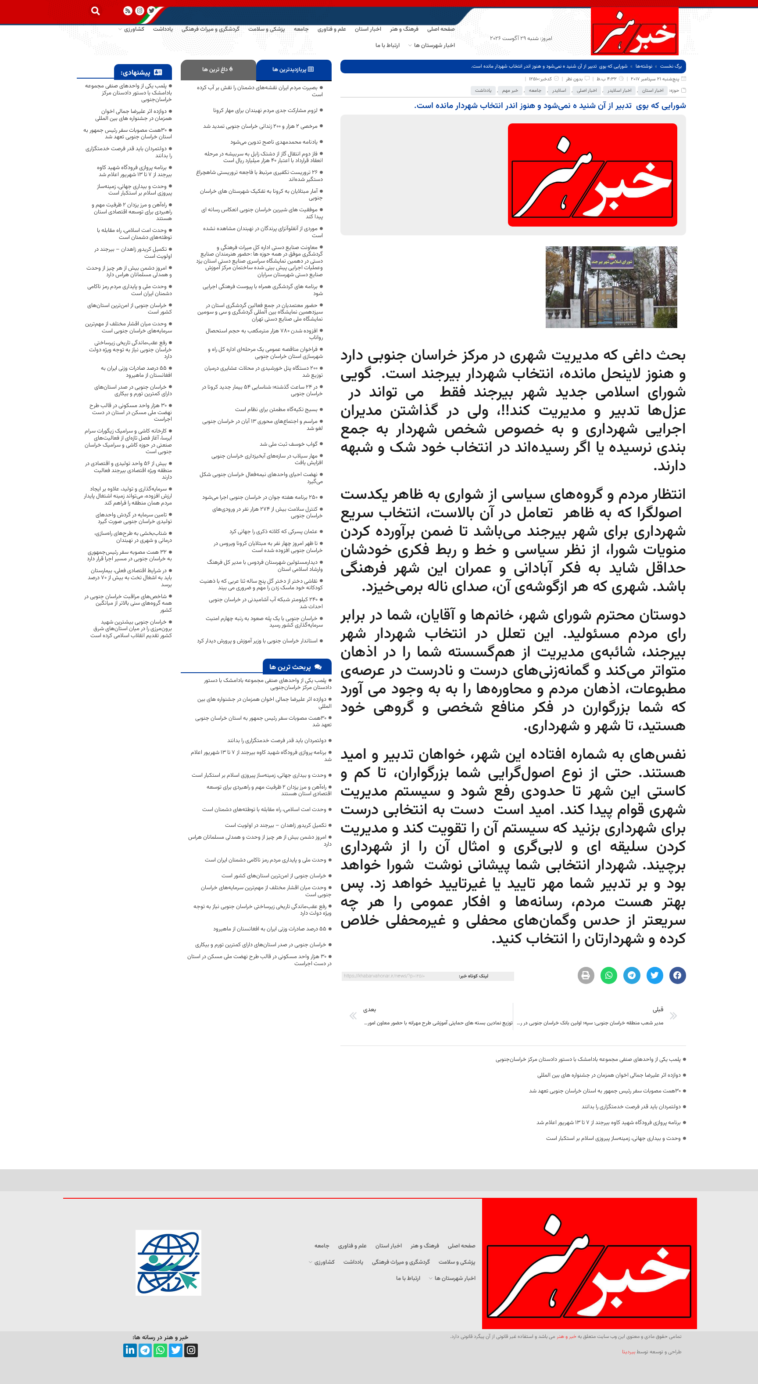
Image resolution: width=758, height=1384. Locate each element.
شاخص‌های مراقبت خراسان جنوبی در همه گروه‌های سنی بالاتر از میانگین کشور (128, 603)
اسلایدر (559, 90)
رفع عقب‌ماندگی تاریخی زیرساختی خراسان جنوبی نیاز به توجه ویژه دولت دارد (262, 910)
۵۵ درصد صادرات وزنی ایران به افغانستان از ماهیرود (269, 929)
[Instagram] (139, 10)
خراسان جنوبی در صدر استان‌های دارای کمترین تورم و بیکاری (260, 945)
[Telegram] (145, 1350)
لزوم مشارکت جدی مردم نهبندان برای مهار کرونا (265, 110)
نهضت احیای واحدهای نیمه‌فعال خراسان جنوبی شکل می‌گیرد (261, 478)
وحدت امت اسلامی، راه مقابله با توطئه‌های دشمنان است (264, 809)
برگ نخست (671, 66)
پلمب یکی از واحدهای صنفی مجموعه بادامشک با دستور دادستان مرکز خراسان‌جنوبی (588, 1059)
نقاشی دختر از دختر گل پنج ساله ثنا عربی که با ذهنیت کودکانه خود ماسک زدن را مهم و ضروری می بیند (261, 585)
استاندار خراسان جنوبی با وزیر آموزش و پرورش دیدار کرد (257, 641)
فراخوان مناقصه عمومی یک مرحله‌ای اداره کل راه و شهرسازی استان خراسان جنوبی (265, 353)
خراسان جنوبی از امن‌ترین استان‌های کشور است (274, 876)
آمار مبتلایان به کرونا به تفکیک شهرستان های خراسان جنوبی (261, 195)
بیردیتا (628, 1352)
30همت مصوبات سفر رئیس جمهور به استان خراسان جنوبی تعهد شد (605, 1091)
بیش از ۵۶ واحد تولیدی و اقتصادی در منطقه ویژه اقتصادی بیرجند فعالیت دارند (128, 470)
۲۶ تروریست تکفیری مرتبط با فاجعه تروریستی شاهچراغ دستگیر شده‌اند (259, 176)
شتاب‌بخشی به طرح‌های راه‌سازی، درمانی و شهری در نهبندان (133, 537)
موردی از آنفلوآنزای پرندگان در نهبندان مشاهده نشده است (263, 232)
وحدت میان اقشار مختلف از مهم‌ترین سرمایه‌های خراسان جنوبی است (266, 891)
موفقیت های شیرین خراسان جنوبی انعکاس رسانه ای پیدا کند (262, 213)
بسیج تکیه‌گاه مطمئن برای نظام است (276, 409)
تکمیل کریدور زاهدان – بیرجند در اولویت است (275, 825)
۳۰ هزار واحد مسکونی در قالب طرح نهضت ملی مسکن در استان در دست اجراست (259, 960)
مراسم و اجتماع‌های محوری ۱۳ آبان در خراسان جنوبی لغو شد (262, 425)
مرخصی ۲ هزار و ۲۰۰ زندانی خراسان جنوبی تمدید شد (260, 126)
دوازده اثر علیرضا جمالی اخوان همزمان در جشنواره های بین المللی (609, 1075)
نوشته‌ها (644, 66)
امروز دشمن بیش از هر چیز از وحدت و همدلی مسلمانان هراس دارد (260, 841)
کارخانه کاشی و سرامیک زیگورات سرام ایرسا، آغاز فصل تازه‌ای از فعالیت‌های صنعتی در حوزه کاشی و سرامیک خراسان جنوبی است (128, 441)
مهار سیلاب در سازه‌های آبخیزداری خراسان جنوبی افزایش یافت (267, 460)
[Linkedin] (130, 1350)
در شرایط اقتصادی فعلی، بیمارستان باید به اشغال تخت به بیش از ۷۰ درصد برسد (130, 577)
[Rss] (127, 10)
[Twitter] (175, 1350)
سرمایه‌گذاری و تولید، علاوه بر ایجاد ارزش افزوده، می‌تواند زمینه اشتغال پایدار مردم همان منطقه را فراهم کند (128, 496)
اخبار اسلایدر (619, 90)
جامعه (535, 90)
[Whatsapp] (160, 1350)
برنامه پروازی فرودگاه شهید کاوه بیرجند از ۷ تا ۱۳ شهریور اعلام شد (608, 1122)
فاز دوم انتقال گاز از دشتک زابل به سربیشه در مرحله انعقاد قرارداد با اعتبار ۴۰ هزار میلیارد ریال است (263, 158)
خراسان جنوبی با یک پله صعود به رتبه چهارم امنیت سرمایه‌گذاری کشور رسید (264, 622)
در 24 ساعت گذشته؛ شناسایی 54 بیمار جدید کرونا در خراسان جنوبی (262, 391)
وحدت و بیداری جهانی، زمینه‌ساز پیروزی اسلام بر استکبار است (613, 1138)
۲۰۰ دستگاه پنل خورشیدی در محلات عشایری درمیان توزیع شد (263, 372)
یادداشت (483, 90)
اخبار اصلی (587, 90)
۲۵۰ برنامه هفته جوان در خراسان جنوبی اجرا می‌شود (260, 497)
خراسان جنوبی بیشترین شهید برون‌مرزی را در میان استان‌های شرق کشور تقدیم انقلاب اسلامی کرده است (131, 629)
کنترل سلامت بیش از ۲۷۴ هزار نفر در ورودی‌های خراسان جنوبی (267, 513)
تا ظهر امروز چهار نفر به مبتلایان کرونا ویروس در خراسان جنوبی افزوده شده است (268, 547)
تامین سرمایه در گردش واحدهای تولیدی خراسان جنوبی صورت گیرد (134, 518)
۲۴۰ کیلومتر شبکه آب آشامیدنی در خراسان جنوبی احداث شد (266, 603)
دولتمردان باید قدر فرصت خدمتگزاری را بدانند (631, 1107)
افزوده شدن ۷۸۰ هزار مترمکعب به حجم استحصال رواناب (264, 334)
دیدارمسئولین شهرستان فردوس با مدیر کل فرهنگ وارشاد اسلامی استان (265, 566)
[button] (95, 11)
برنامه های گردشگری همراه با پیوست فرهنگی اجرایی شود (263, 290)
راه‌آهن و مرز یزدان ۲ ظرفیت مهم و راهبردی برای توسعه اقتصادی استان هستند (269, 791)
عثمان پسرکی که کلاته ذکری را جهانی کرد (273, 531)
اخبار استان (652, 90)
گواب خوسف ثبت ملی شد (289, 444)
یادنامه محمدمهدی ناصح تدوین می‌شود (274, 142)
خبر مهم (510, 90)
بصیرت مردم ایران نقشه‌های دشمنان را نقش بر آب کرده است (260, 91)
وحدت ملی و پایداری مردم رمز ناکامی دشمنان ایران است (265, 860)
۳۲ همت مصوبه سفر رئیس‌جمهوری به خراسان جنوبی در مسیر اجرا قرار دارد (129, 556)
